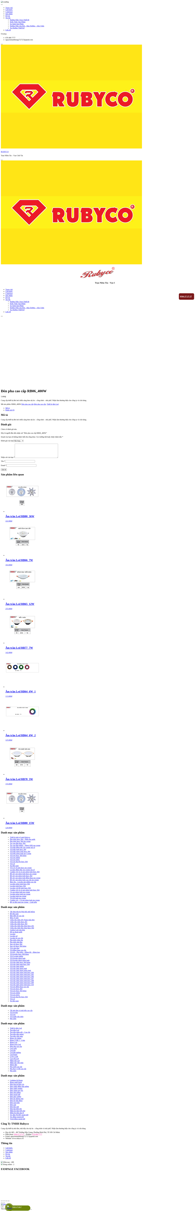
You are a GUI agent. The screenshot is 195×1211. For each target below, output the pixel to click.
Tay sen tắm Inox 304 (17, 843)
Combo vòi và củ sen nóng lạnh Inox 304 (24, 872)
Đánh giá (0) (9, 410)
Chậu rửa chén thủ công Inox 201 (22, 926)
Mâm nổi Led (15, 1061)
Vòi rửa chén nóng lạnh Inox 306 (22, 977)
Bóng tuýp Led (15, 1044)
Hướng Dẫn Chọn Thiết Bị (19, 20)
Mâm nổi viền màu (16, 1063)
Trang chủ (9, 8)
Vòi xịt (12, 864)
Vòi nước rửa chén (16, 1017)
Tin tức (7, 18)
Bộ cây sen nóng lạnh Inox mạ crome (23, 874)
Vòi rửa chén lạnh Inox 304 (20, 964)
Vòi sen (12, 1015)
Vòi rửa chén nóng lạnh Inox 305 (22, 975)
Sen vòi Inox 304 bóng (18, 946)
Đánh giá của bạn (7, 441)
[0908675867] (9, 1208)
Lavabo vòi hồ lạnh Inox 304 (20, 888)
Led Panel (13, 1055)
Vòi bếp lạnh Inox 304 (18, 849)
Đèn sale (13, 1105)
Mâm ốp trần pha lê (17, 1113)
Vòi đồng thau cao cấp (18, 950)
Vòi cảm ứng (14, 948)
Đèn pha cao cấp (27, 404)
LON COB (14, 1057)
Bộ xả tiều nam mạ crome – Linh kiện (23, 902)
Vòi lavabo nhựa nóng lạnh (19, 960)
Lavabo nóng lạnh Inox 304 (20, 884)
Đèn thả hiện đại (16, 1109)
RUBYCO (5, 152)
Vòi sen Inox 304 (16, 989)
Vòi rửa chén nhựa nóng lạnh (20, 970)
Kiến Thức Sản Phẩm (17, 22)
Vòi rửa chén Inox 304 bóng (20, 962)
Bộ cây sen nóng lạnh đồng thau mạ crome (25, 878)
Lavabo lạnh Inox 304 (18, 886)
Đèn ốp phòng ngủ (16, 1099)
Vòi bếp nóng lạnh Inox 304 (20, 851)
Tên (3, 461)
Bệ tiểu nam (14, 914)
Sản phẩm (9, 14)
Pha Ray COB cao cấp (18, 1069)
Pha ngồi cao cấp (16, 1067)
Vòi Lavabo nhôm (16, 956)
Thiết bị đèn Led (53, 404)
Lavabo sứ (13, 936)
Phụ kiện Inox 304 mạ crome (20, 841)
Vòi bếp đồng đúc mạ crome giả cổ (22, 847)
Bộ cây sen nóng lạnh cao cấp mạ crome (24, 880)
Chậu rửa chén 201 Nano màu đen (22, 920)
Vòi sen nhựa (15, 860)
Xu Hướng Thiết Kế (17, 28)
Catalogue (9, 12)
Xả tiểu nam (14, 866)
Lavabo (12, 934)
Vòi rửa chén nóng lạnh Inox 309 (22, 983)
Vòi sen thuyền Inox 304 (19, 862)
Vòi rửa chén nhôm (17, 966)
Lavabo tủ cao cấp (16, 938)
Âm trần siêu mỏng (17, 1034)
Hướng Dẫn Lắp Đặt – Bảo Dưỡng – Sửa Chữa (27, 26)
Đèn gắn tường (15, 1092)
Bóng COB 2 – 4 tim (17, 1040)
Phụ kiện (13, 1019)
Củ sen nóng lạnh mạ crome (20, 892)
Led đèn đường (15, 1052)
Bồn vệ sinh (14, 918)
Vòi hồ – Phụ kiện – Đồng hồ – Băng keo (25, 952)
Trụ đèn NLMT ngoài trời (19, 1115)
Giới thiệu (9, 10)
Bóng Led (13, 1042)
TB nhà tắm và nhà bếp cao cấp (21, 1010)
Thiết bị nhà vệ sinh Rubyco (20, 837)
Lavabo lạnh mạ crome (18, 896)
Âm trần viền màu (16, 1036)
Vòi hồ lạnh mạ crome (18, 898)
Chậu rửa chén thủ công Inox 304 (22, 928)
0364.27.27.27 (186, 296)
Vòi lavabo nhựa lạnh (17, 958)
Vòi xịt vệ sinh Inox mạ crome (21, 868)
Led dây (13, 1050)
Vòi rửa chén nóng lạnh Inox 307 (22, 979)
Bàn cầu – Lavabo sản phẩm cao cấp (23, 882)
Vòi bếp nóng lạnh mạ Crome (20, 854)
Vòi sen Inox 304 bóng (18, 856)
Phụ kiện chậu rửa (16, 940)
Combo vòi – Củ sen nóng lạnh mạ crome (25, 900)
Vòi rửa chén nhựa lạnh (18, 968)
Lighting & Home (16, 1080)
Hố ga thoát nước (16, 932)
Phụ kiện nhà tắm (16, 942)
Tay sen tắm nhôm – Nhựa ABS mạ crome (25, 845)
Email (3, 465)
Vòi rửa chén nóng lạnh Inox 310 (22, 985)
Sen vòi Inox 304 (16, 944)
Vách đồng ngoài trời (17, 1119)
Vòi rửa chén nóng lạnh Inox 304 (22, 972)
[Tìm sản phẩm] (31, 1209)
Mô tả (7, 408)
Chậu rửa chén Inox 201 (18, 922)
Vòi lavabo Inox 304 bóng (19, 954)
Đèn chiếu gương (16, 1088)
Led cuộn (13, 1048)
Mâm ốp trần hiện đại (17, 1111)
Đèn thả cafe (14, 1107)
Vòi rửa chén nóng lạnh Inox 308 (22, 981)
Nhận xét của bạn (8, 457)
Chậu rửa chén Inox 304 (18, 924)
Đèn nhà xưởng (15, 1097)
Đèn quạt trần (15, 1103)
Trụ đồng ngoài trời (17, 1117)
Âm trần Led (14, 1030)
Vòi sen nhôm (15, 858)
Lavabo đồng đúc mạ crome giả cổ (22, 870)
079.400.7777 (37, 1134)
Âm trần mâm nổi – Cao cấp (20, 1032)
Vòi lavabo (14, 1012)
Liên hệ (8, 30)
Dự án (7, 16)
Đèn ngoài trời (15, 1095)
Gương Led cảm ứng (17, 930)
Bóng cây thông (15, 1038)
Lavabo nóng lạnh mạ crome (20, 894)
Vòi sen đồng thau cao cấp (19, 987)
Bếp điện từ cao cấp (17, 916)
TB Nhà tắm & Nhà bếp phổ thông (22, 912)
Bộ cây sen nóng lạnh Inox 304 (21, 876)
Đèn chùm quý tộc (16, 1090)
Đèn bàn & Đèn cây (17, 1084)
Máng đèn (13, 1065)
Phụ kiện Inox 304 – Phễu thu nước (22, 839)
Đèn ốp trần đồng (16, 1101)
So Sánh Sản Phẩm (17, 24)
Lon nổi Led (14, 1059)
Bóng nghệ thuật (16, 1082)
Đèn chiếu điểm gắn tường (19, 1086)
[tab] (99, 408)
